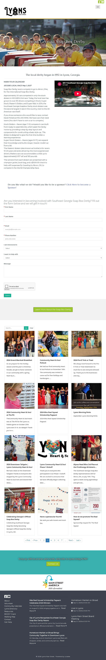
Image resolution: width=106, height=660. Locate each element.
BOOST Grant (10, 614)
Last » (78, 540)
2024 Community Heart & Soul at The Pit (19, 413)
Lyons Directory (10, 609)
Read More (60, 626)
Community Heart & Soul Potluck (50, 361)
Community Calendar (13, 606)
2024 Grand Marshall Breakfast (19, 360)
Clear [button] (31, 328)
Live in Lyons (77, 608)
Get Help (8, 622)
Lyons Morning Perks (82, 412)
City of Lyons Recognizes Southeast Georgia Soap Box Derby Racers (48, 619)
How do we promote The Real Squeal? (85, 518)
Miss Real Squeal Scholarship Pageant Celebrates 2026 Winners (45, 601)
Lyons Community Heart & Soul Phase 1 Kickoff (53, 465)
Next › (71, 540)
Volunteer (8, 603)
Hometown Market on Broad (84, 600)
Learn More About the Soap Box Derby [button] (53, 309)
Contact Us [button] (53, 564)
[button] (98, 7)
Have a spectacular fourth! (51, 517)
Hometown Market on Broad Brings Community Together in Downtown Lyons (47, 634)
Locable (67, 656)
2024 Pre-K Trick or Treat (83, 360)
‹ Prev (35, 540)
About (7, 601)
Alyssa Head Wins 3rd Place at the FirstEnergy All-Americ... (85, 465)
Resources (8, 611)
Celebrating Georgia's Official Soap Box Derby (19, 518)
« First (27, 540)
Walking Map (9, 617)
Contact (7, 619)
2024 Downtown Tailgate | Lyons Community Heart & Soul (19, 465)
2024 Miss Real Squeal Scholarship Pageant (49, 413)
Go (26, 328)
